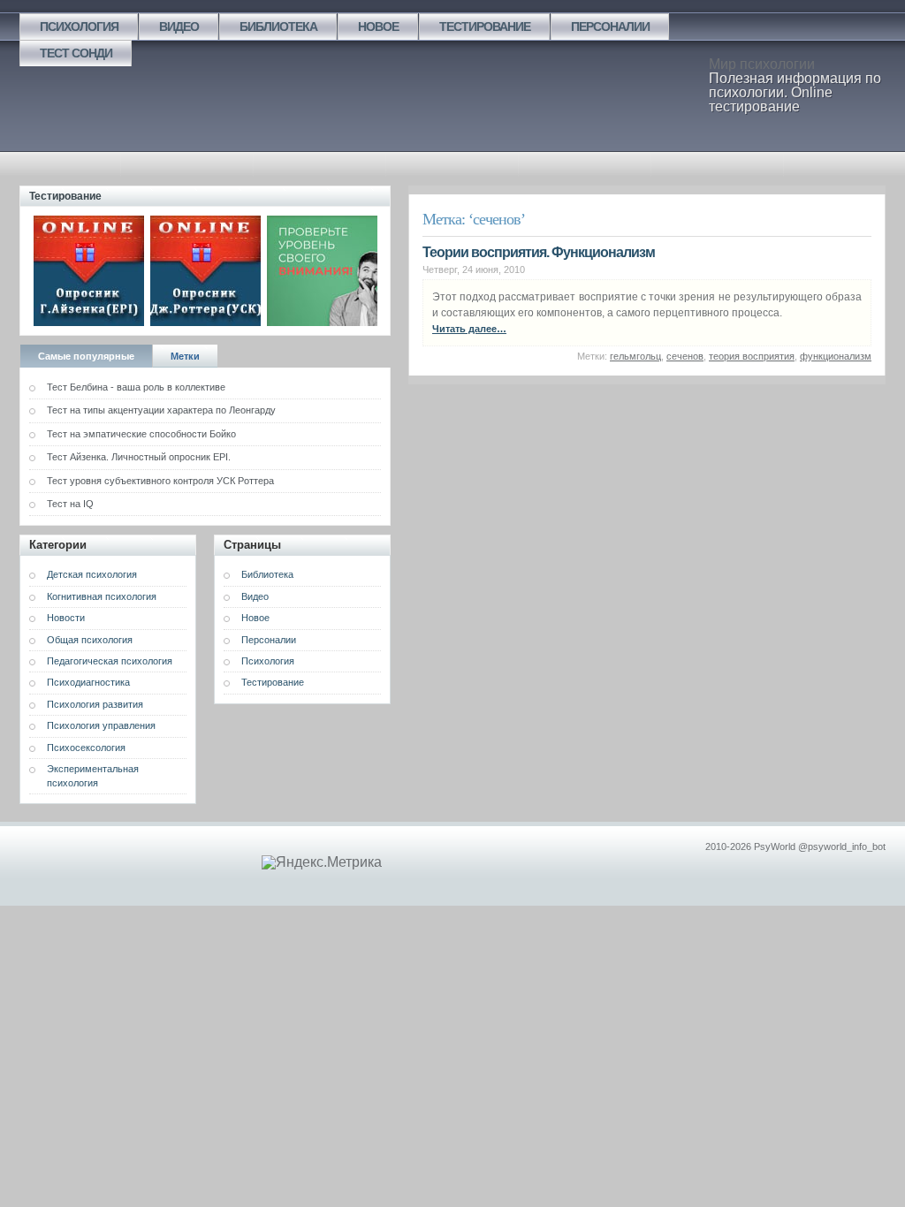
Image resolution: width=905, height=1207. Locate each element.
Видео (179, 26)
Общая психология (90, 639)
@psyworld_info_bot (842, 846)
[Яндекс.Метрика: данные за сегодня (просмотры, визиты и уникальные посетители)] (322, 862)
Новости (66, 617)
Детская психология (92, 574)
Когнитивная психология (101, 596)
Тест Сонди (76, 53)
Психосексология (86, 747)
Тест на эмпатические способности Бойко (141, 434)
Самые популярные (86, 356)
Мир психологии (762, 64)
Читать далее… (469, 328)
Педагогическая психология (109, 661)
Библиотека (278, 26)
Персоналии (610, 26)
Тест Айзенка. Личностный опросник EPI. (139, 457)
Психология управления (101, 725)
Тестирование (484, 26)
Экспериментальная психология (93, 775)
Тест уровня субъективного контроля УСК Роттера (160, 480)
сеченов (684, 356)
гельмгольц (635, 356)
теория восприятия (752, 356)
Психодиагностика (88, 682)
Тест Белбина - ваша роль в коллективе (136, 387)
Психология (79, 26)
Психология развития (95, 704)
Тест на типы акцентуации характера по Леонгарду (161, 410)
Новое (378, 26)
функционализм (835, 356)
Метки (185, 356)
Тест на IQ (70, 503)
